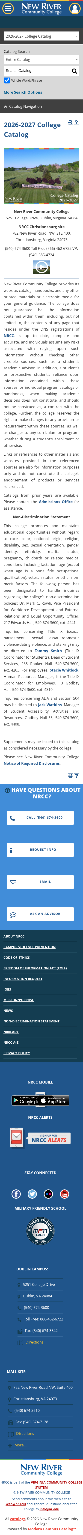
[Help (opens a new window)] (76, 122)
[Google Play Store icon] (27, 1104)
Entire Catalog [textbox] (18, 59)
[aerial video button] (41, 272)
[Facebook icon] (16, 1197)
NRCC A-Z (10, 1042)
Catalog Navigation (25, 106)
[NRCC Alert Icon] (40, 1148)
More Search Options (23, 92)
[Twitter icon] (32, 1197)
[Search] (74, 71)
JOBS (7, 989)
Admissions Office (56, 501)
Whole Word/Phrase (26, 80)
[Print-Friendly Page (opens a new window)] (70, 122)
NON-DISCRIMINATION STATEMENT (31, 1021)
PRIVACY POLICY (16, 1053)
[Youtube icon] (64, 1197)
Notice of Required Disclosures (32, 763)
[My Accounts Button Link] (75, 12)
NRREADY (11, 1032)
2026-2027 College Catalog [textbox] (28, 36)
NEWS (8, 1010)
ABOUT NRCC (13, 936)
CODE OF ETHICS (16, 957)
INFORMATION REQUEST (22, 979)
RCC (10, 335)
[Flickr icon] (48, 1197)
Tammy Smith (48, 650)
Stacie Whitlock (64, 670)
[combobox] (41, 36)
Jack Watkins (50, 704)
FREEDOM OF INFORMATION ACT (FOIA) (35, 968)
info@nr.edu (49, 1509)
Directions (35, 1342)
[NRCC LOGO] (41, 1474)
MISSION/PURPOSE (18, 1000)
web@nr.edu (16, 1504)
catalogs (18, 1518)
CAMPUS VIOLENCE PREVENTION (29, 947)
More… (21, 1445)
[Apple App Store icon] (53, 1104)
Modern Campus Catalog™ (52, 1529)
